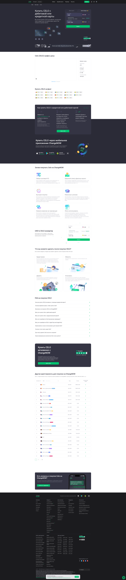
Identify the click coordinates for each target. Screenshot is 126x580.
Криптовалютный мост (50, 523)
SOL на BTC (59, 551)
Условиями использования (52, 577)
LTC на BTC (65, 548)
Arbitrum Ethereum (48, 399)
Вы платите (69, 13)
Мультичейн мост (60, 514)
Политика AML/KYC (82, 501)
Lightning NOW (49, 528)
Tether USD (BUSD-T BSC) (48, 410)
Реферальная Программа (62, 505)
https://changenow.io (43, 116)
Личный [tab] (35, 1)
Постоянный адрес (50, 503)
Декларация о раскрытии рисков (84, 507)
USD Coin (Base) (46, 452)
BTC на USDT (60, 539)
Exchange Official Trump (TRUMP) (50, 562)
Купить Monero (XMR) (39, 551)
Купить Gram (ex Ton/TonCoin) (38, 555)
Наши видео (38, 507)
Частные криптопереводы (51, 516)
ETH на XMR (59, 542)
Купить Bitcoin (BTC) (39, 537)
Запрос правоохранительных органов (83, 511)
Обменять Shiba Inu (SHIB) (51, 559)
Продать (83, 18)
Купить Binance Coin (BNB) (40, 542)
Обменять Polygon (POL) (50, 553)
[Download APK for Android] (60, 153)
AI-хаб (48, 514)
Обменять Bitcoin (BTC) (50, 537)
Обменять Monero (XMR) (50, 548)
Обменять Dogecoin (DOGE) (51, 551)
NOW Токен (48, 510)
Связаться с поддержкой (43, 485)
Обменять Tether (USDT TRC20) (50, 544)
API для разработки (61, 501)
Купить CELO (63, 131)
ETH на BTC (59, 544)
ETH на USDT (71, 544)
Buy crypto (36, 4)
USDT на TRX (65, 537)
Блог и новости (38, 503)
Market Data (56, 81)
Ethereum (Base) (46, 395)
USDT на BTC (60, 553)
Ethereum (44, 392)
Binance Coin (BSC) (47, 429)
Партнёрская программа (62, 507)
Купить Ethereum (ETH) (39, 539)
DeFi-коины (48, 521)
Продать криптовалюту (40, 564)
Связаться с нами (71, 507)
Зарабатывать (60, 1)
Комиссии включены (71, 17)
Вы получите (71, 234)
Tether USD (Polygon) (48, 422)
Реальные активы (49, 517)
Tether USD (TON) (46, 418)
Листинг (59, 512)
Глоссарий (70, 505)
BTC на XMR (59, 537)
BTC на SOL (70, 553)
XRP (43, 437)
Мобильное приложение (50, 505)
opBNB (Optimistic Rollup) (47, 433)
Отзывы (37, 510)
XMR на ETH (65, 546)
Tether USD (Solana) (47, 414)
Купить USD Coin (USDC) (40, 544)
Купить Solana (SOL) (39, 557)
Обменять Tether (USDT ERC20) (50, 541)
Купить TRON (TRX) (39, 553)
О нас (37, 501)
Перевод (67, 1)
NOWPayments (60, 516)
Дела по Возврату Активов (83, 513)
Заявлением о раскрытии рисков (41, 577)
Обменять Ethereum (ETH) (51, 539)
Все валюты (49, 564)
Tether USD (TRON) (47, 403)
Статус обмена (71, 510)
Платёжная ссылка (50, 530)
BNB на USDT (65, 553)
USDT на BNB (71, 541)
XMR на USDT (65, 551)
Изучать (73, 1)
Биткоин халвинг (71, 512)
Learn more (85, 107)
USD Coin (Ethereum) (47, 444)
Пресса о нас (38, 505)
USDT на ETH (71, 539)
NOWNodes (59, 519)
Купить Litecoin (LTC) (39, 549)
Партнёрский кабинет (61, 503)
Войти (86, 1)
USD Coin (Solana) (47, 448)
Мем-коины (48, 519)
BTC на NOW (71, 548)
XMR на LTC (65, 544)
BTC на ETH (59, 549)
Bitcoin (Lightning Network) (49, 388)
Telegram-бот (49, 526)
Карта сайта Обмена (50, 566)
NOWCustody (60, 517)
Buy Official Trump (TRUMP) (40, 559)
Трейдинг (48, 532)
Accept (76, 576)
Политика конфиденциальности (84, 505)
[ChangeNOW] (30, 2)
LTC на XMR (65, 539)
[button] (86, 14)
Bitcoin (44, 384)
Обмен (53, 1)
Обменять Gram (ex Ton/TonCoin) (50, 556)
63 (42, 459)
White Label (59, 510)
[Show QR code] (67, 153)
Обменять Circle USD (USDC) (51, 546)
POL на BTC (70, 551)
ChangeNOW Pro (49, 501)
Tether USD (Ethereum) (47, 407)
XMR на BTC (59, 546)
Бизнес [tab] (39, 1)
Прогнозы (48, 512)
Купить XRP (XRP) (39, 546)
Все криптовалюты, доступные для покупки (40, 562)
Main (32, 4)
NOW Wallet (48, 507)
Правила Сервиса (82, 503)
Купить (78, 26)
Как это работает (71, 503)
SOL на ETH (70, 537)
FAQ (69, 501)
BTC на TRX (70, 546)
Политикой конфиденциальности (64, 577)
